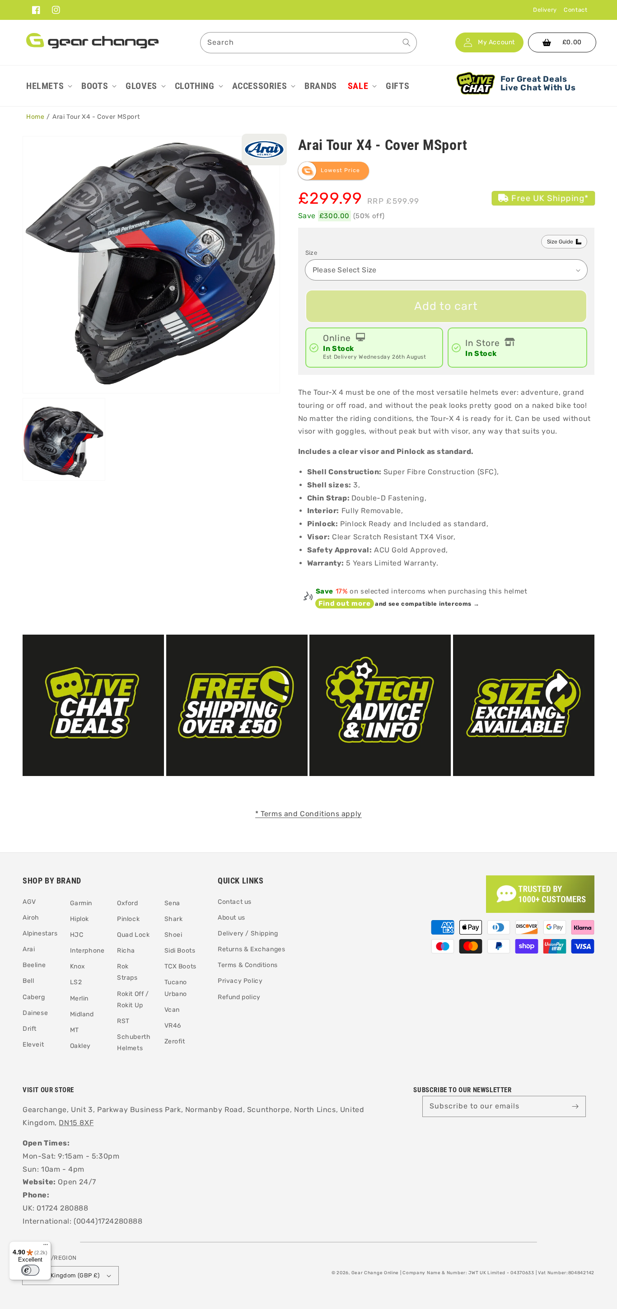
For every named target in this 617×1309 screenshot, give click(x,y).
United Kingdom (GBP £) (65, 1275)
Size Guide (560, 241)
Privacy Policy (240, 981)
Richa (126, 950)
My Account (496, 42)
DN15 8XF (76, 1122)
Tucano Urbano (175, 987)
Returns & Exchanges (251, 949)
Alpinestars (40, 933)
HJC (77, 935)
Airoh (31, 917)
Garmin (81, 903)
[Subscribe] (575, 1106)
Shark (173, 919)
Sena (172, 903)
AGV (29, 902)
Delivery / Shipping (248, 933)
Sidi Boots (180, 950)
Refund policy (239, 997)
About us (231, 917)
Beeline (34, 965)
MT (74, 1030)
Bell (28, 981)
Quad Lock (133, 935)
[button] (48, 86)
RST (123, 1021)
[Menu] (45, 1246)
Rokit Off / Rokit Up (133, 999)
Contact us (235, 902)
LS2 (76, 982)
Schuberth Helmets (133, 1042)
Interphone (87, 950)
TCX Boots (180, 966)
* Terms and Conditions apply (308, 813)
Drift (30, 1029)
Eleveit (33, 1044)
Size (311, 252)
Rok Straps (127, 972)
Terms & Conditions (248, 965)
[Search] (406, 42)
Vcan (172, 1010)
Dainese (35, 1013)
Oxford (127, 903)
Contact (575, 9)
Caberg (34, 997)
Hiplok (79, 919)
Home (35, 117)
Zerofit (174, 1041)
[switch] (30, 1270)
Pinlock (128, 919)
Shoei (173, 935)
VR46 (172, 1025)
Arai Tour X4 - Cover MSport (96, 117)
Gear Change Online (375, 1273)
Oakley (80, 1046)
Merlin (79, 998)
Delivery (545, 9)
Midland (82, 1014)
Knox (77, 966)
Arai (29, 949)
